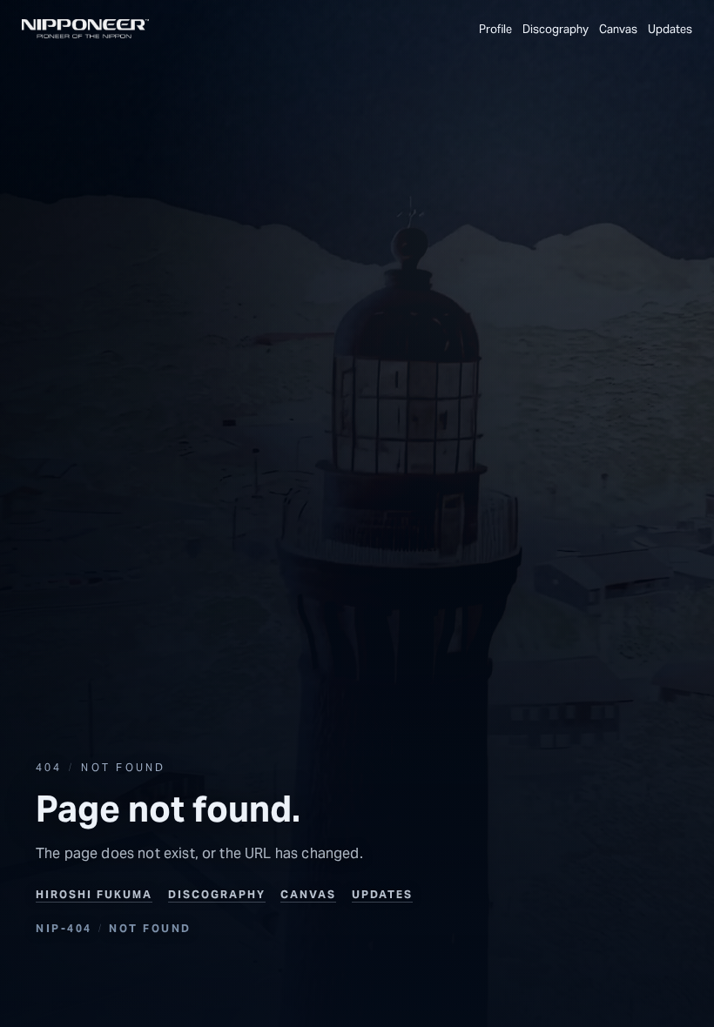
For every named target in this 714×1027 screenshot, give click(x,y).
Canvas (618, 29)
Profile (495, 29)
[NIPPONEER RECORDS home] (86, 28)
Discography (217, 895)
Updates (670, 29)
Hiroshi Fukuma (94, 895)
